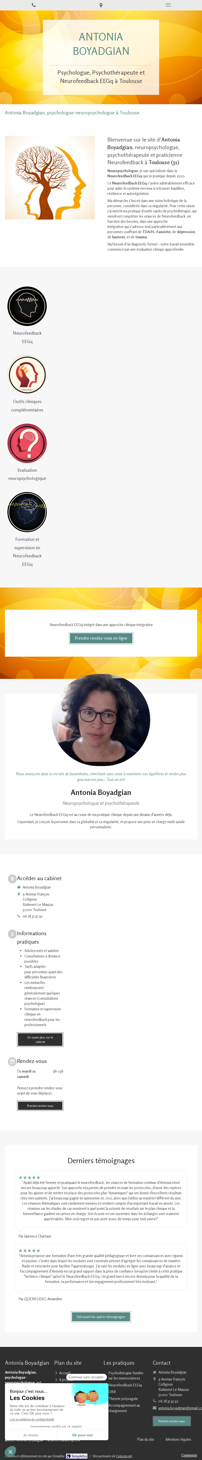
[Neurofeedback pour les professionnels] (27, 512)
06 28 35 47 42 (33, 916)
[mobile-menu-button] (168, 5)
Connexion (189, 1455)
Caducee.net (124, 1456)
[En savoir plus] (27, 306)
